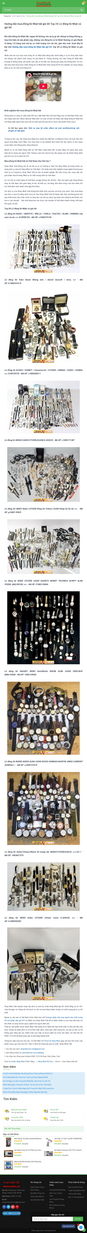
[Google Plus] (13, 1207)
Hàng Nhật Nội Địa (45, 1061)
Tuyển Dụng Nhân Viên (76, 1190)
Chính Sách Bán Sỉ (37, 1196)
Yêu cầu (78, 1219)
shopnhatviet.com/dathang (33, 1053)
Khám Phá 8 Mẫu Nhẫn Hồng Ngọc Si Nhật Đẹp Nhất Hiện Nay (25, 1092)
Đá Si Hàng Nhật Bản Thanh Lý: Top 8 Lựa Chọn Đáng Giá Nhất (25, 1077)
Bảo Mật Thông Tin (37, 1193)
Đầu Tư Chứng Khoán (76, 1197)
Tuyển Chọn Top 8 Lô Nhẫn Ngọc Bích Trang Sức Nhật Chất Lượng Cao (28, 1088)
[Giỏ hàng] (83, 4)
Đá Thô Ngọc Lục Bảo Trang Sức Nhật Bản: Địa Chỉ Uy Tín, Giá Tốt (26, 1081)
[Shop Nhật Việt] (43, 4)
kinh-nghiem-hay (18, 16)
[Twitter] (8, 1207)
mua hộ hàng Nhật (52, 1041)
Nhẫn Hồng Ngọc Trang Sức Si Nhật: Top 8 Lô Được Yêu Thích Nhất (27, 1085)
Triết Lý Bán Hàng (74, 1194)
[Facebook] (4, 1207)
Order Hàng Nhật (18, 1061)
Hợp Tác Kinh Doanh (75, 1187)
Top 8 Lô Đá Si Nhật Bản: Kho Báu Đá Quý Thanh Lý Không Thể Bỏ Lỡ (27, 1073)
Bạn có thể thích (11, 1134)
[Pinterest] (17, 1207)
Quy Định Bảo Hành (37, 1200)
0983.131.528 (16, 1196)
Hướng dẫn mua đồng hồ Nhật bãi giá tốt (32, 47)
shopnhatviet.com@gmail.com (32, 1049)
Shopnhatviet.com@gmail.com (13, 1202)
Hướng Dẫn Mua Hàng (57, 1190)
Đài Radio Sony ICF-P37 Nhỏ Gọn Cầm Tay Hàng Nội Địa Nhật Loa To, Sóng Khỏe (42, 1150)
